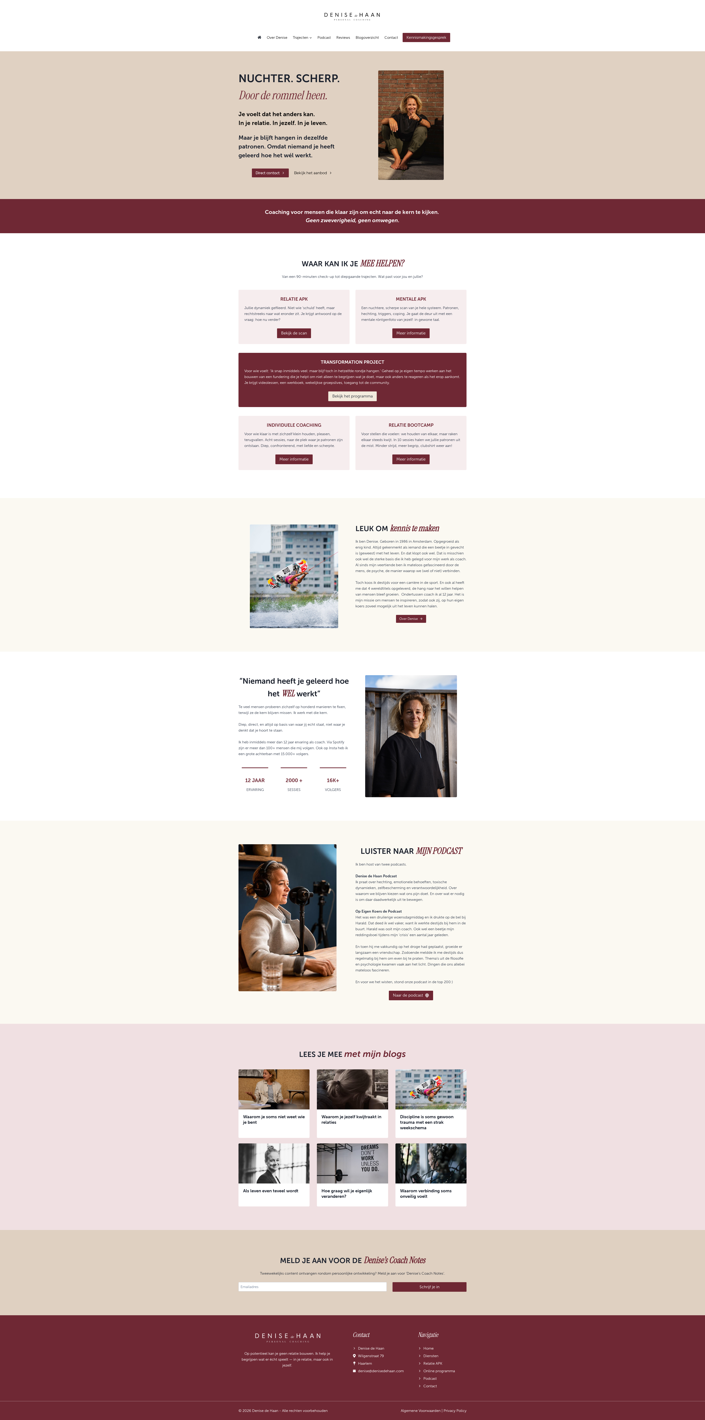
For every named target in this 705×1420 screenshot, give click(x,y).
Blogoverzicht (367, 37)
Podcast (324, 37)
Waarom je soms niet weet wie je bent (274, 1119)
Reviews (343, 37)
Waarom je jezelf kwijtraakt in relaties (351, 1119)
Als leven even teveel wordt (270, 1190)
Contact (391, 37)
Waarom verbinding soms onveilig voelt (426, 1193)
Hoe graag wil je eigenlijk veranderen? (346, 1193)
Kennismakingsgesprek (426, 37)
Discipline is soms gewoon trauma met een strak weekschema (426, 1122)
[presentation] (274, 1089)
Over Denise (277, 37)
